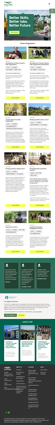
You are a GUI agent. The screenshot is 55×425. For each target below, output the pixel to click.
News (7, 349)
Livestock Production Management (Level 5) (33, 407)
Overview (18, 369)
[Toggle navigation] (49, 4)
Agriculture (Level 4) (33, 402)
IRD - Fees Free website (36, 311)
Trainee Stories (20, 381)
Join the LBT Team (20, 383)
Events (10, 349)
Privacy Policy (43, 369)
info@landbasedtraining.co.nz (11, 389)
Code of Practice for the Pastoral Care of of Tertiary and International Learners (21, 389)
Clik (40, 422)
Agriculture (8, 61)
